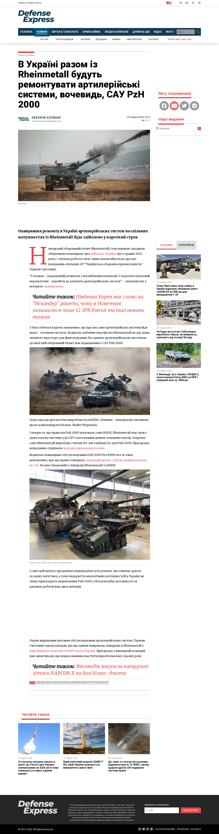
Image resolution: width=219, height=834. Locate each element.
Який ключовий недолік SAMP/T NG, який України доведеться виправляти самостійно (83, 764)
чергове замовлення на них (83, 448)
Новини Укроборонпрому (57, 683)
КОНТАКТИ (196, 829)
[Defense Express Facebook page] (181, 3)
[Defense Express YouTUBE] (187, 3)
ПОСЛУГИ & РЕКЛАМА (165, 829)
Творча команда (64, 39)
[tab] (166, 245)
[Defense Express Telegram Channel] (199, 3)
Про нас (44, 39)
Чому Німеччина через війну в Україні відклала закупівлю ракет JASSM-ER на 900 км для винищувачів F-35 (177, 290)
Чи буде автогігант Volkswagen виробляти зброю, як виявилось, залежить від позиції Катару (176, 334)
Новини (30, 55)
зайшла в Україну (103, 254)
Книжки (116, 39)
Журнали (85, 39)
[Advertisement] (136, 17)
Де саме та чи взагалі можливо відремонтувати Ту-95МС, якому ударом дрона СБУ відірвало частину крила (128, 766)
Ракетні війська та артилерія (87, 683)
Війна (40, 683)
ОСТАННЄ (166, 245)
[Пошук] (198, 31)
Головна (22, 55)
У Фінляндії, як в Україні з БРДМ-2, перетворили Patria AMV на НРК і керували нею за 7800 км (177, 377)
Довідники (101, 39)
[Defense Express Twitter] (193, 3)
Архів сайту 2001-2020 (179, 39)
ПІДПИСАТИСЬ (190, 810)
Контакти (153, 39)
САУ (106, 683)
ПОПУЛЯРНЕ (186, 245)
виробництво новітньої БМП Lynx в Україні (62, 651)
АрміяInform (53, 286)
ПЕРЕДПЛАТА (183, 829)
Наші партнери (134, 39)
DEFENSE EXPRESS (46, 117)
